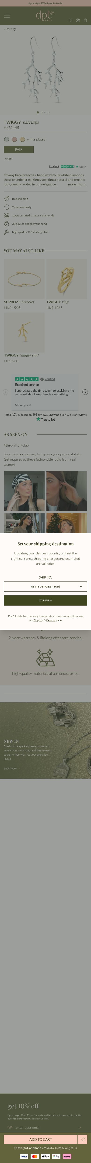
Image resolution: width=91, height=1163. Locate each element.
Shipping (38, 620)
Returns (51, 620)
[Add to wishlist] (82, 1139)
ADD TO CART (40, 1139)
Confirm (45, 600)
